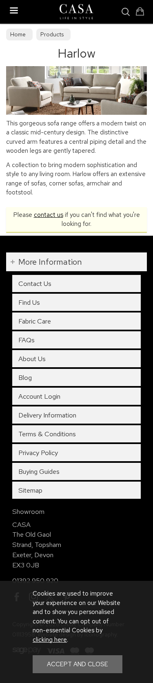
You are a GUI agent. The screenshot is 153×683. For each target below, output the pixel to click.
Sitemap (30, 490)
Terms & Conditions (47, 433)
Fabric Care (34, 321)
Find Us (29, 302)
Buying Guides (39, 471)
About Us (32, 358)
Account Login (39, 396)
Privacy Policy (38, 452)
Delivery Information (47, 415)
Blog (25, 377)
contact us (48, 215)
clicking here (50, 640)
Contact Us (34, 283)
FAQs (26, 339)
